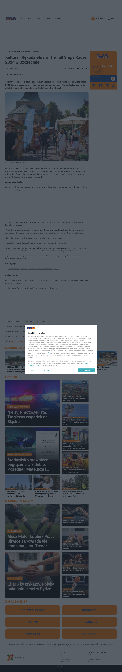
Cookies (38, 365)
